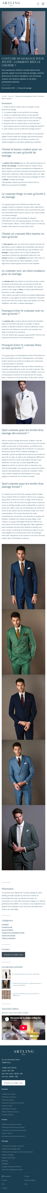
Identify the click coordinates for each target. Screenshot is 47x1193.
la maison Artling (24, 335)
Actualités (5, 924)
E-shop (26, 1176)
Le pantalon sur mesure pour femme (14, 1130)
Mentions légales (30, 1180)
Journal (10, 96)
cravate (13, 522)
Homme (5, 1089)
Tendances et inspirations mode (13, 933)
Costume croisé (7, 1106)
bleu (12, 252)
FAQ (25, 1184)
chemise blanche (25, 221)
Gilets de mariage (7, 1155)
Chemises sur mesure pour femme (13, 1127)
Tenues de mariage (8, 935)
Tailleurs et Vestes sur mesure (12, 1124)
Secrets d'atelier (7, 930)
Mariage (5, 1141)
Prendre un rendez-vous (13, 955)
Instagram (7, 1176)
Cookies (4, 1188)
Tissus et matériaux (8, 938)
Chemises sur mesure (9, 1097)
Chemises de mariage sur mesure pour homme (17, 1152)
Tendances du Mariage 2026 (11, 1149)
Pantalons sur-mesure (9, 1109)
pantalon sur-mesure (28, 468)
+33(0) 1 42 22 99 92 (9, 1068)
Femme (4, 1119)
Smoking (5, 1161)
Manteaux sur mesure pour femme (13, 1136)
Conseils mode (7, 927)
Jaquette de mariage (8, 1158)
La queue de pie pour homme (11, 1167)
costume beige (9, 204)
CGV (3, 1184)
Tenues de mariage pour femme (12, 1169)
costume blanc (9, 355)
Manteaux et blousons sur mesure (13, 1103)
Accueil (4, 96)
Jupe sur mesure (7, 1133)
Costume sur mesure (9, 1094)
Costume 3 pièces (7, 1115)
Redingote (5, 1164)
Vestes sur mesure (8, 1100)
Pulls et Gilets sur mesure (10, 1112)
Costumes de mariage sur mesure (13, 1146)
